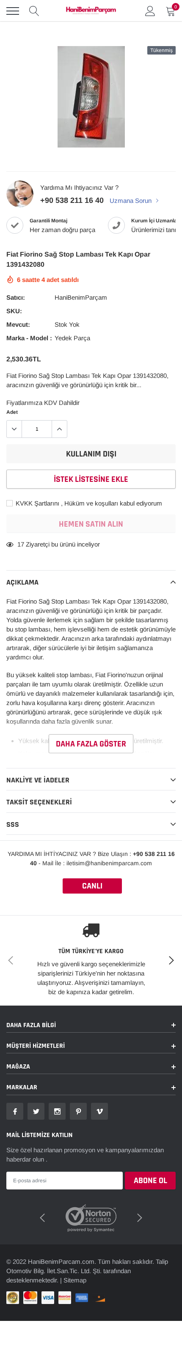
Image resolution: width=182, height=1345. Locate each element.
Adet (12, 412)
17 (20, 544)
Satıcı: (15, 297)
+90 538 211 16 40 (72, 200)
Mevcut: (18, 324)
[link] (14, 1111)
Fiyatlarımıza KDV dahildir (43, 402)
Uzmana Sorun (131, 200)
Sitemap (74, 1280)
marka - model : (29, 338)
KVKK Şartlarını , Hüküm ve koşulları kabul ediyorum (88, 503)
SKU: (14, 310)
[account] (150, 10)
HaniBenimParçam (81, 297)
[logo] (91, 11)
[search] (34, 11)
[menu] (12, 11)
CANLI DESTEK (92, 887)
